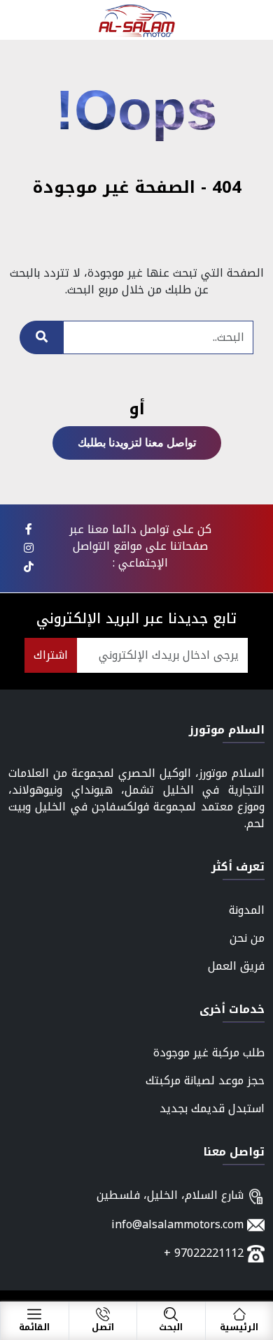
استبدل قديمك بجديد (212, 1108)
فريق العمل (236, 966)
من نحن (247, 938)
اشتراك (51, 655)
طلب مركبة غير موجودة (209, 1052)
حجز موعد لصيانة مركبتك (205, 1080)
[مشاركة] (28, 529)
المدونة (247, 910)
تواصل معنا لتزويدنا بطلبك (137, 443)
